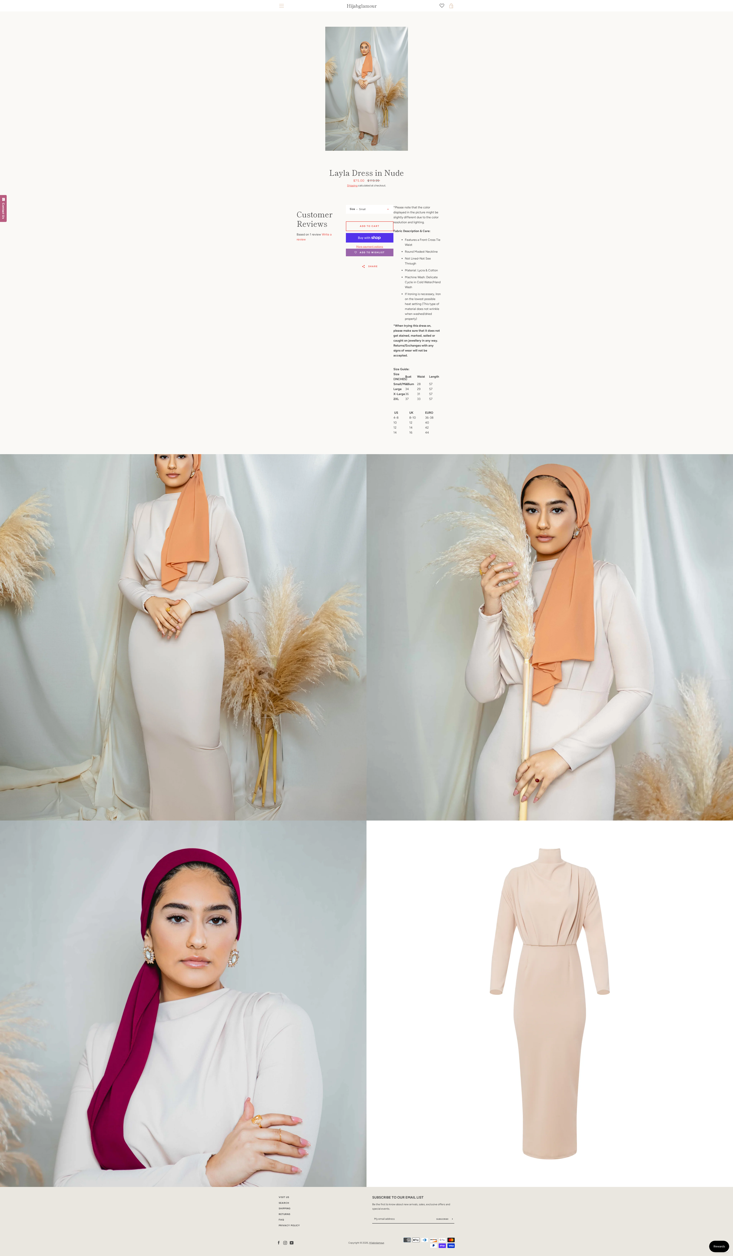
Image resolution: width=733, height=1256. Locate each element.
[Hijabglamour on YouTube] (292, 1242)
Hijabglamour (362, 6)
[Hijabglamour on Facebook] (279, 1242)
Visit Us (284, 1197)
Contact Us (3, 210)
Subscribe (442, 1219)
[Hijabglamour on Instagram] (285, 1242)
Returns (284, 1214)
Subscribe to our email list (398, 1197)
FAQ (281, 1219)
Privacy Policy (289, 1225)
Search (284, 1203)
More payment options (369, 246)
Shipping (352, 185)
